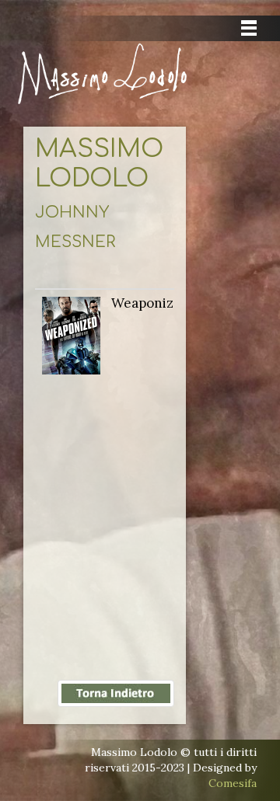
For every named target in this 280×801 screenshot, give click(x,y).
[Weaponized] (71, 334)
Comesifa (232, 783)
